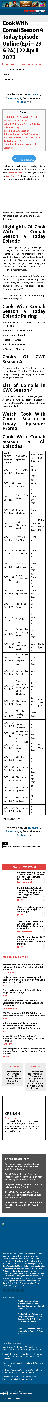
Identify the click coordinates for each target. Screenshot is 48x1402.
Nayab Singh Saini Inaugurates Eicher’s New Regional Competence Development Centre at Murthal (24, 1051)
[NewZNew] (35, 12)
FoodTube (7, 1044)
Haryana (6, 1057)
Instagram (33, 94)
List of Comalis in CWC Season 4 (21, 134)
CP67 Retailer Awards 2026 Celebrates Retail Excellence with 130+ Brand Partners (31, 940)
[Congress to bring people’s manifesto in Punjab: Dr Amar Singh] (8, 911)
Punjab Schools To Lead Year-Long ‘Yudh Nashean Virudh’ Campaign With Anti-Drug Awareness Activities (30, 892)
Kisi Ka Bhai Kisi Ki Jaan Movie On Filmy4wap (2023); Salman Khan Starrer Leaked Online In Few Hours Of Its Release (35, 1079)
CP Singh (20, 69)
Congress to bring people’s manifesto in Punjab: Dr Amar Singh (31, 909)
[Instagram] (9, 1290)
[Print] (33, 85)
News (20, 900)
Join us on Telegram (25, 160)
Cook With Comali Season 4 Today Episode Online (21, 846)
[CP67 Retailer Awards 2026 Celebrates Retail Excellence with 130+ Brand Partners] (8, 942)
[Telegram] (38, 85)
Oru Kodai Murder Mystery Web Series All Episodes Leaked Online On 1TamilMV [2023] (13, 1077)
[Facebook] (4, 85)
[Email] (27, 85)
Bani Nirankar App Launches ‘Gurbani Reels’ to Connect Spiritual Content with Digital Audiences (31, 875)
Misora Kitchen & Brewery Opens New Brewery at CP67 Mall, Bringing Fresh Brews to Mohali (23, 1038)
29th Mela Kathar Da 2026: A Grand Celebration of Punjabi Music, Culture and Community (30, 925)
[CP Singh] (4, 69)
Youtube (21, 102)
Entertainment (25, 931)
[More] (44, 85)
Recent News (24, 882)
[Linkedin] (21, 85)
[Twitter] (10, 85)
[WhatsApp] (16, 85)
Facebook (12, 98)
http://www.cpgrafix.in (12, 1118)
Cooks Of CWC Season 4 (17, 130)
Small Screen (27, 64)
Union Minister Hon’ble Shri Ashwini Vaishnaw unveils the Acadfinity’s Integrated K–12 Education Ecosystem (21, 1025)
